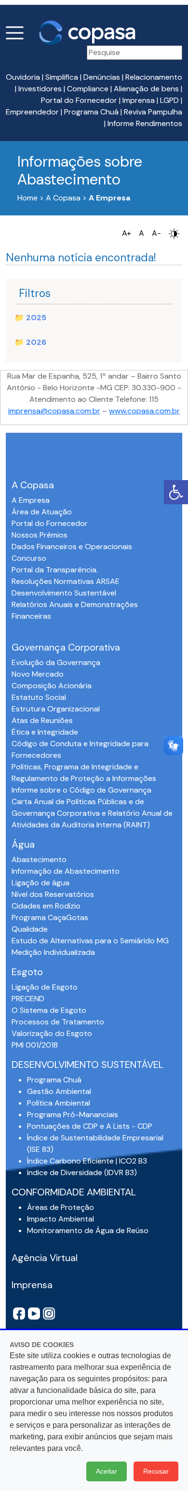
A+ (126, 233)
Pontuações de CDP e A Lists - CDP (89, 1126)
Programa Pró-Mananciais (72, 1114)
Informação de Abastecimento (66, 871)
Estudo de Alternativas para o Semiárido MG (90, 941)
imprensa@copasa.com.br (54, 411)
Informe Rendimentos (144, 123)
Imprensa (138, 100)
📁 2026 (30, 342)
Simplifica (61, 77)
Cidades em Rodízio (46, 906)
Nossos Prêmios (39, 535)
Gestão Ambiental (59, 1091)
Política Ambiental (58, 1103)
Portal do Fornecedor (79, 100)
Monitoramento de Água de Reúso (87, 1230)
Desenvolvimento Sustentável (64, 593)
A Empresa (31, 500)
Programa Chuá (91, 112)
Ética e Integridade (45, 732)
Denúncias (101, 77)
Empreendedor (32, 112)
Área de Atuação (42, 512)
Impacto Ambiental (60, 1219)
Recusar (156, 1471)
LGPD (169, 100)
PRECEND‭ (28, 999)
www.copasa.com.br (144, 411)
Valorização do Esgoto (52, 1033)
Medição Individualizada (53, 952)
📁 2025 (30, 317)
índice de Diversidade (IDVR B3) (82, 1172)
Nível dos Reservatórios (53, 894)
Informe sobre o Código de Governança (81, 790)
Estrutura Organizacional (56, 709)
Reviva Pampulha (153, 112)
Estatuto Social (39, 697)
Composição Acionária (52, 686)
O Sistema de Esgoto (49, 1010)
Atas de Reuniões (42, 720)
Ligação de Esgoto (45, 987)
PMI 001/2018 (35, 1045)
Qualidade (30, 929)
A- (156, 233)
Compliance (87, 89)
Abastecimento (39, 859)
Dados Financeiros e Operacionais (72, 546)
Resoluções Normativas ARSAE (66, 581)
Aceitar (106, 1471)
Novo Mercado (38, 674)
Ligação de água (40, 883)
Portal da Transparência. (55, 570)
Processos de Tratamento (58, 1022)
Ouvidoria (23, 77)
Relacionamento (153, 77)
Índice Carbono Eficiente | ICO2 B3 (87, 1161)
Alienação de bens (146, 89)
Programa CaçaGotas (50, 917)
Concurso (29, 558)
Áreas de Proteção (60, 1207)
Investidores (40, 89)
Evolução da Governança (56, 662)
